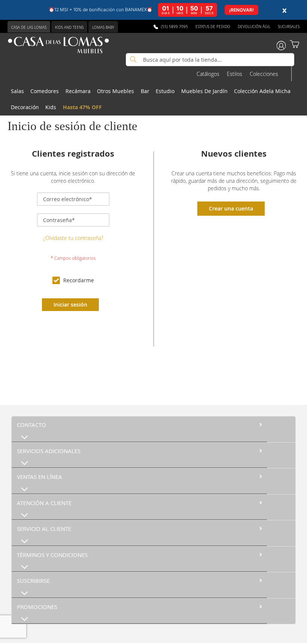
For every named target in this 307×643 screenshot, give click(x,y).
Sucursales (289, 26)
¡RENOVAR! (241, 10)
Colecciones (264, 73)
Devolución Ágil (254, 26)
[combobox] (210, 59)
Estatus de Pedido (212, 26)
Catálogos (208, 73)
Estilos (234, 73)
